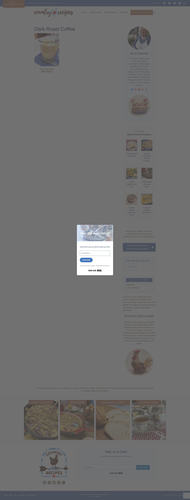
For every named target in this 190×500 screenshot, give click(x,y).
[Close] (110, 228)
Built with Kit (95, 270)
